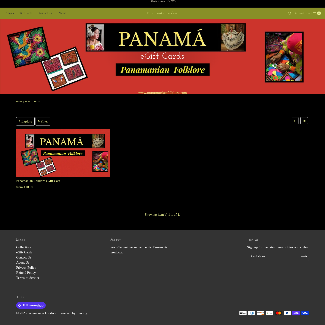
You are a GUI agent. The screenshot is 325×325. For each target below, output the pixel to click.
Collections (24, 247)
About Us (22, 262)
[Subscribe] (304, 256)
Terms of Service (27, 278)
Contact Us (45, 13)
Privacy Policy (26, 267)
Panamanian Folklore (162, 13)
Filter (44, 121)
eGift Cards (25, 13)
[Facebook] (18, 297)
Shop (9, 13)
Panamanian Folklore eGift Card (38, 181)
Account (299, 13)
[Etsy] (22, 297)
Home (19, 101)
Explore (26, 121)
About (62, 13)
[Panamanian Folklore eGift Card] (63, 153)
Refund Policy (26, 272)
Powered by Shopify (73, 313)
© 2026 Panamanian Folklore (36, 313)
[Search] (289, 13)
